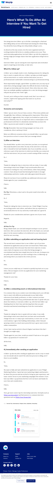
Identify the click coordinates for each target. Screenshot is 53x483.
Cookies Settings (21, 480)
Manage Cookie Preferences (20, 471)
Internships (30, 458)
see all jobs (36, 410)
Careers (5, 458)
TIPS (27, 7)
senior (25, 403)
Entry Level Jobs (31, 456)
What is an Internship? (11, 395)
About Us (5, 456)
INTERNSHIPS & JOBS (22, 7)
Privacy (5, 471)
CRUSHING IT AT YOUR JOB (39, 7)
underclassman (16, 403)
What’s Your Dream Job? (23, 397)
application (29, 403)
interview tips (9, 403)
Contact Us (18, 458)
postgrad (21, 403)
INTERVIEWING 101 (31, 7)
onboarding (34, 403)
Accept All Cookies (31, 480)
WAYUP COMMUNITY (48, 7)
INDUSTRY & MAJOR (14, 7)
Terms (9, 471)
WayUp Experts (5, 7)
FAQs (16, 456)
